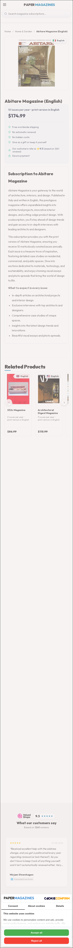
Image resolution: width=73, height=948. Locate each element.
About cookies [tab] (36, 906)
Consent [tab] (13, 906)
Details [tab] (60, 906)
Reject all (36, 940)
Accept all (36, 932)
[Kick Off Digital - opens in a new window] (57, 898)
